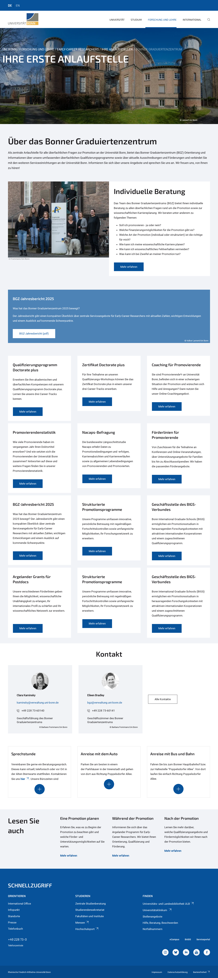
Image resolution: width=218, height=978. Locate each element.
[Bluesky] (176, 953)
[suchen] (207, 22)
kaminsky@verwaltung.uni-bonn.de (38, 702)
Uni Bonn (9, 49)
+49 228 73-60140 (33, 710)
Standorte (14, 916)
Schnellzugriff (30, 885)
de (10, 5)
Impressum (157, 972)
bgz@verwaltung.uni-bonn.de (104, 702)
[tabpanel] (109, 76)
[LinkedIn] (186, 953)
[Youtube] (196, 953)
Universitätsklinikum (155, 910)
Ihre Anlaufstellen (117, 49)
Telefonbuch (15, 928)
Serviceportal (203, 939)
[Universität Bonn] (23, 19)
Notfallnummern (152, 929)
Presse (12, 922)
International (192, 19)
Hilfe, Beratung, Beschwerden (160, 922)
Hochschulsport (85, 929)
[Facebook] (207, 953)
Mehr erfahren (68, 855)
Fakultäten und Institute (89, 916)
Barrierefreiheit (200, 972)
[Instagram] (165, 953)
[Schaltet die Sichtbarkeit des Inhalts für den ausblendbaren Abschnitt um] (39, 789)
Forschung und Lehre (162, 19)
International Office (19, 903)
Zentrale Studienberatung (90, 903)
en (18, 5)
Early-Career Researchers (78, 49)
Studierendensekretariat (89, 909)
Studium (136, 19)
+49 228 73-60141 (103, 710)
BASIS (188, 939)
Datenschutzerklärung (178, 972)
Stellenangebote (152, 916)
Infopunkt (14, 909)
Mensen (80, 922)
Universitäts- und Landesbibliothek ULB (166, 903)
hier (23, 779)
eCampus (174, 939)
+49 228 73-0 (17, 939)
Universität (116, 19)
